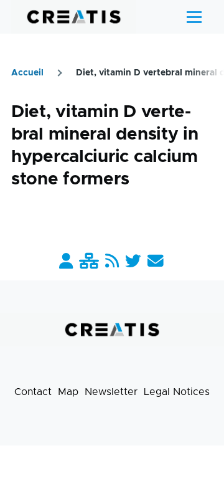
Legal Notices (177, 392)
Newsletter (111, 392)
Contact (33, 392)
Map (68, 392)
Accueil (27, 73)
